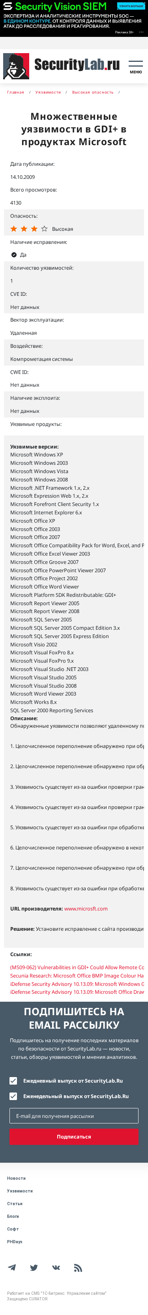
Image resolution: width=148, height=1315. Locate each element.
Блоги (13, 1216)
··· (141, 32)
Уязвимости (20, 1191)
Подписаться (74, 1136)
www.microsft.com (86, 908)
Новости (16, 1178)
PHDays (14, 1241)
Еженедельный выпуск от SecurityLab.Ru (76, 1096)
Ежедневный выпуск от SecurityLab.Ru (73, 1080)
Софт (13, 1229)
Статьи (14, 1203)
